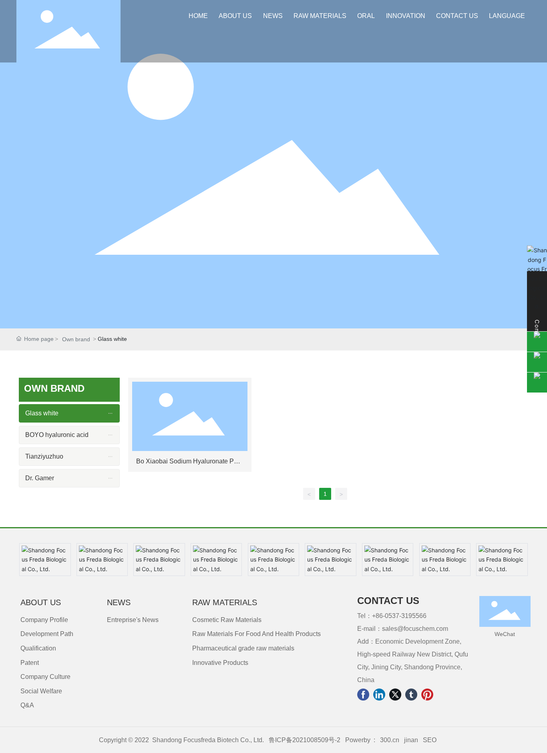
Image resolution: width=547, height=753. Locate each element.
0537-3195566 (405, 615)
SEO (429, 740)
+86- (378, 615)
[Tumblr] (411, 695)
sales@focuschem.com (415, 628)
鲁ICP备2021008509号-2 (304, 740)
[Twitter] (395, 695)
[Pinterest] (427, 695)
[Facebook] (363, 695)
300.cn (389, 740)
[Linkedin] (379, 695)
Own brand (76, 339)
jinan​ (410, 740)
